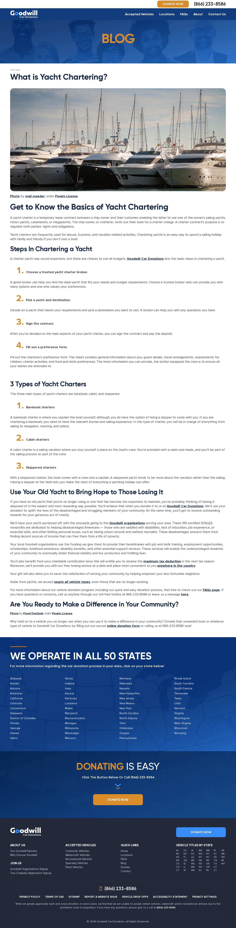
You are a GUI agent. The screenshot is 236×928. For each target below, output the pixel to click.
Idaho (14, 738)
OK (208, 863)
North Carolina (129, 713)
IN (185, 870)
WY (223, 863)
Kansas (69, 693)
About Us (17, 845)
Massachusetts (75, 718)
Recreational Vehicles (78, 859)
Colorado (16, 703)
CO (178, 866)
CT (177, 870)
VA (222, 850)
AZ (177, 857)
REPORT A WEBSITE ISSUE (100, 896)
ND (207, 860)
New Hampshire (129, 693)
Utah (177, 703)
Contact (126, 871)
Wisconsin (180, 728)
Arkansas (16, 693)
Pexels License (66, 196)
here (184, 594)
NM (208, 850)
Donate (125, 867)
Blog (123, 863)
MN (193, 870)
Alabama (16, 678)
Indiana (69, 683)
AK (177, 853)
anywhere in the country (176, 566)
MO (201, 853)
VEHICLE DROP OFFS (135, 896)
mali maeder (35, 196)
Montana (125, 678)
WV (223, 857)
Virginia (179, 713)
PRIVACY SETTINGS (204, 896)
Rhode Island (182, 678)
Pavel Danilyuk (33, 613)
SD (215, 857)
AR (177, 860)
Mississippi (72, 733)
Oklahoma (126, 728)
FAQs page (211, 590)
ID (185, 863)
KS (192, 853)
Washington (182, 718)
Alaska (14, 683)
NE (200, 860)
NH (200, 866)
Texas (178, 698)
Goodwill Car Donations (145, 259)
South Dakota (183, 688)
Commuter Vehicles (77, 851)
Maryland (71, 713)
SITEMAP (74, 896)
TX (215, 863)
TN (215, 860)
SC (215, 853)
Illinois (69, 678)
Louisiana (71, 703)
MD (193, 863)
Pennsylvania (128, 738)
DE (185, 853)
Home (124, 851)
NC (207, 857)
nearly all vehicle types (72, 582)
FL (185, 857)
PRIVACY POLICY (29, 896)
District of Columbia (23, 718)
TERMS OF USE (54, 896)
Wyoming (180, 733)
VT (215, 870)
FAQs (184, 14)
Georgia (15, 728)
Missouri (70, 738)
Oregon (124, 733)
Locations (167, 14)
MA (193, 866)
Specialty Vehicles (76, 863)
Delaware (16, 713)
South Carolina (184, 683)
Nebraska (125, 683)
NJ (200, 870)
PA (207, 870)
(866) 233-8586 (142, 777)
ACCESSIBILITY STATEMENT (170, 896)
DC (185, 850)
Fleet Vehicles (74, 867)
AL (177, 850)
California (16, 698)
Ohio (122, 723)
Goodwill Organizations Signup (29, 869)
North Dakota (128, 718)
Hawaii (14, 733)
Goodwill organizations (127, 523)
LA (192, 857)
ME (192, 860)
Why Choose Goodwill (23, 855)
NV (200, 863)
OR (208, 866)
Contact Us (217, 14)
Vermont (179, 708)
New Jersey (126, 698)
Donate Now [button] (173, 4)
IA (192, 850)
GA (185, 860)
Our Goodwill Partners (23, 851)
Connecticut (18, 708)
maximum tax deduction (162, 561)
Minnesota (72, 728)
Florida (14, 723)
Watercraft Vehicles (77, 855)
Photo (15, 196)
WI (222, 860)
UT (215, 866)
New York (125, 708)
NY (207, 853)
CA (177, 863)
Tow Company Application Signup (30, 873)
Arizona (15, 688)
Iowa (68, 688)
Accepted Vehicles (139, 14)
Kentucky (71, 698)
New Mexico (127, 703)
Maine (69, 708)
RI (215, 850)
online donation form (123, 626)
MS (200, 850)
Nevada (124, 688)
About (198, 14)
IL (184, 866)
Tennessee (181, 693)
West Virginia (182, 723)
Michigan (71, 723)
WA (223, 853)
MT (200, 857)
